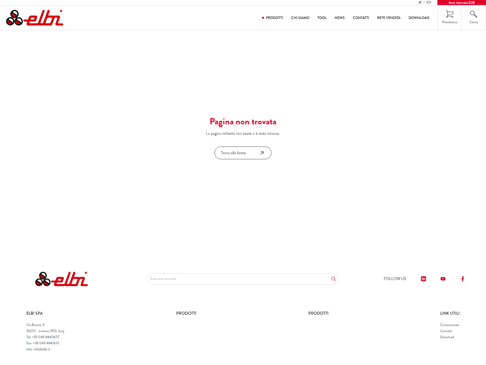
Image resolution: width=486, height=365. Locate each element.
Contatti (361, 17)
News (340, 17)
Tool (322, 17)
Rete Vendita (388, 17)
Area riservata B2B (462, 2)
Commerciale (449, 325)
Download (419, 17)
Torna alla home (233, 153)
